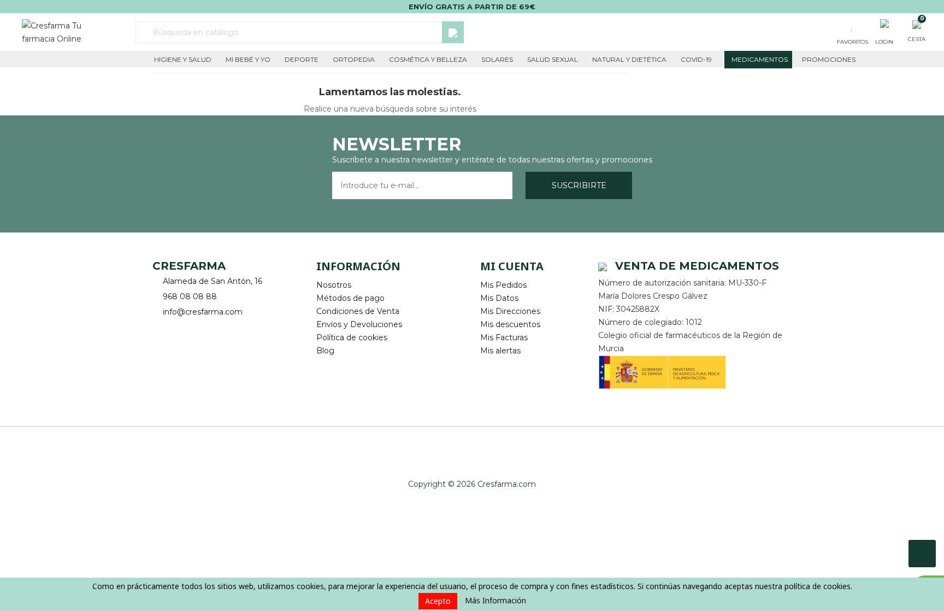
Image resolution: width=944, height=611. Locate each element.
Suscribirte (579, 185)
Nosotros (333, 285)
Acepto (438, 601)
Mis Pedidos (503, 285)
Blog (325, 351)
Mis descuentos (510, 324)
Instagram (192, 329)
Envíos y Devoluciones (359, 324)
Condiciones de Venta (357, 311)
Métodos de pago (350, 298)
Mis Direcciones (510, 311)
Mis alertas (500, 351)
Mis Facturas (504, 337)
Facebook (162, 329)
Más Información (495, 600)
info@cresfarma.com (203, 312)
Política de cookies (351, 337)
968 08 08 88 (190, 296)
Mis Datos (499, 298)
